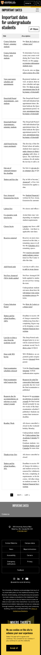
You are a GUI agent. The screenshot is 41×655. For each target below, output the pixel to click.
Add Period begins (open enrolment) (10, 144)
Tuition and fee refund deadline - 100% (10, 318)
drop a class (27, 348)
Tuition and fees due (11, 179)
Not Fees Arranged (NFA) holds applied (11, 276)
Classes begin (9, 226)
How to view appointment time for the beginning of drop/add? (31, 89)
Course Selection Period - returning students (10, 44)
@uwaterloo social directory (20, 582)
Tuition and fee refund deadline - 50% (10, 466)
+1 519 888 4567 (22, 531)
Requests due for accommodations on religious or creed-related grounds (11, 400)
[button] (29, 3)
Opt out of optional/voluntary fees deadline (10, 170)
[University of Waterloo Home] (8, 3)
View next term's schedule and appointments (10, 81)
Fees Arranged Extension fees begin (11, 196)
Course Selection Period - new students (10, 55)
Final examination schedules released (10, 369)
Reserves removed (10, 238)
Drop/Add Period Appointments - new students (11, 101)
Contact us (5, 514)
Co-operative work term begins (10, 216)
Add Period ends (10, 266)
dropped (32, 359)
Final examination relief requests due (10, 380)
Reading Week (9, 423)
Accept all (14, 648)
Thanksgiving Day (10, 454)
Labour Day (8, 208)
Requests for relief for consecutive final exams (31, 380)
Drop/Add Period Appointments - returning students (10, 124)
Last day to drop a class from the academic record (10, 340)
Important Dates (20, 505)
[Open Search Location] (38, 3)
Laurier (25, 226)
